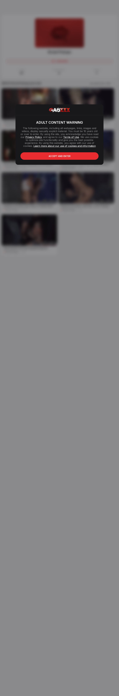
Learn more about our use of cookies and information (64, 145)
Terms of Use (71, 137)
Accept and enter (60, 156)
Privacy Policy (33, 137)
